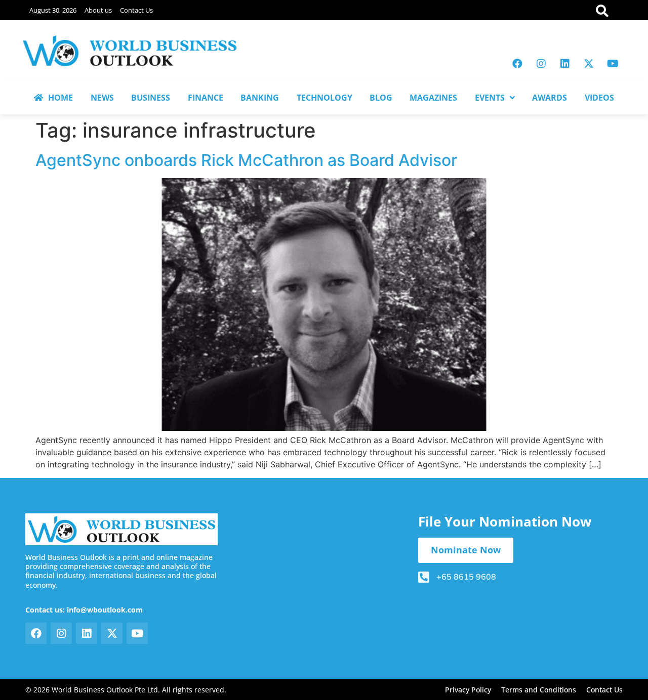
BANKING (259, 97)
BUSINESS (150, 97)
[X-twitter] (589, 64)
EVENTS (490, 97)
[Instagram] (541, 64)
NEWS (102, 97)
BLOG (381, 97)
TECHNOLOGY (324, 97)
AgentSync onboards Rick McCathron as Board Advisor (246, 160)
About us (98, 10)
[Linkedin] (565, 64)
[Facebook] (517, 64)
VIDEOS (599, 97)
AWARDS (549, 97)
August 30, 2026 (52, 10)
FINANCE (205, 97)
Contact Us (136, 10)
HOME (60, 97)
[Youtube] (612, 64)
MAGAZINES (433, 97)
